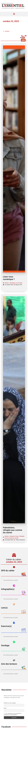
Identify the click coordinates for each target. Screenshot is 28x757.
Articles (7, 283)
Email (5, 708)
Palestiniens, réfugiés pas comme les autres (12, 530)
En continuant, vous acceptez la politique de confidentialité (12, 714)
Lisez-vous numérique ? (9, 277)
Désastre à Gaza (14, 536)
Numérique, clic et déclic (16, 283)
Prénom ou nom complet (10, 703)
